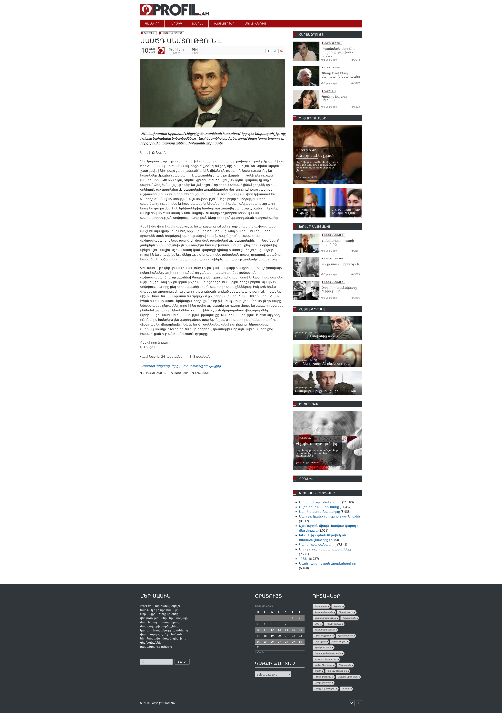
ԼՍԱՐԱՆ (198, 23)
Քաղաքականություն (325, 618)
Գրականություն (323, 647)
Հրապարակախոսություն (328, 653)
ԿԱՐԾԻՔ (175, 23)
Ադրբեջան (320, 641)
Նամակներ (181, 372)
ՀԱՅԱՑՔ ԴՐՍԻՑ (172, 33)
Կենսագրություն (323, 677)
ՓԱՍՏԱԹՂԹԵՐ (224, 23)
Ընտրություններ (323, 683)
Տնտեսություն (339, 641)
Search (182, 661)
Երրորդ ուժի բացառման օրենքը (325, 549)
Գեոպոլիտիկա (333, 624)
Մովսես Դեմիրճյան (337, 671)
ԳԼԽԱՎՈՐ (152, 23)
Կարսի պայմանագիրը (317, 544)
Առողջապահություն (325, 689)
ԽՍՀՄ (318, 671)
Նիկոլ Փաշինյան (323, 636)
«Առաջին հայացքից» (325, 659)
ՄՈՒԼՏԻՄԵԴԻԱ (255, 23)
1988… (303, 559)
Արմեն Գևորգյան (323, 665)
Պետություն (345, 665)
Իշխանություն (345, 636)
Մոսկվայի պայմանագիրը (320, 502)
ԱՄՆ (317, 624)
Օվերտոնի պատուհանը (319, 507)
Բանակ (345, 689)
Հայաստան (321, 606)
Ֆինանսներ (202, 372)
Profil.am (176, 49)
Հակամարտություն (325, 630)
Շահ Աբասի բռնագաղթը (319, 511)
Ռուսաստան (349, 618)
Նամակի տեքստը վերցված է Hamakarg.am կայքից (180, 366)
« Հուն (259, 652)
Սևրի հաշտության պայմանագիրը (327, 563)
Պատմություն (346, 612)
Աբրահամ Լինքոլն (154, 372)
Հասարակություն (324, 612)
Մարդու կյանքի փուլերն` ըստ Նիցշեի (329, 516)
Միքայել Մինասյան (347, 677)
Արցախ (337, 606)
